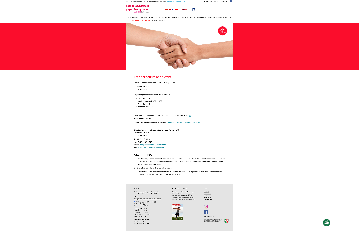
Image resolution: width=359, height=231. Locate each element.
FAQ (230, 18)
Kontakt (206, 192)
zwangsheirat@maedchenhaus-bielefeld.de (183, 122)
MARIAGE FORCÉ (154, 18)
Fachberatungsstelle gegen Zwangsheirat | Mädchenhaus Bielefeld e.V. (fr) (146, 1)
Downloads (207, 194)
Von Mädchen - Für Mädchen (209, 1)
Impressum (207, 197)
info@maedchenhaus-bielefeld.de (153, 145)
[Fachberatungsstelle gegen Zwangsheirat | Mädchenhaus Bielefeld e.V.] (166, 10)
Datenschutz (208, 199)
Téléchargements (220, 18)
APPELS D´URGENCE (158, 20)
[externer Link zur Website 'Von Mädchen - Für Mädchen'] (177, 220)
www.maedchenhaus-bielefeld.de (151, 147)
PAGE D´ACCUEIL (133, 18)
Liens (210, 18)
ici (190, 116)
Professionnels (200, 18)
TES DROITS (166, 18)
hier (144, 204)
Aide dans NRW (186, 18)
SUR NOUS (144, 18)
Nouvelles (176, 18)
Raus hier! (224, 1)
